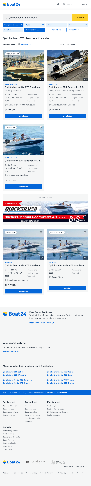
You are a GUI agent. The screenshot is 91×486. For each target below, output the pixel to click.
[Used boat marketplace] (11, 4)
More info (67, 288)
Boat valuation (31, 412)
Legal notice (18, 473)
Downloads (7, 449)
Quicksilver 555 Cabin (13, 372)
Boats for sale (8, 409)
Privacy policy (31, 473)
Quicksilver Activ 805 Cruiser (61, 383)
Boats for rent (8, 440)
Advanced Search (10, 406)
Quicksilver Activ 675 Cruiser (16, 383)
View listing (23, 116)
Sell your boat (30, 409)
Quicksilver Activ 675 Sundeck (22, 87)
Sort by (63, 44)
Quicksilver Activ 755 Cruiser (60, 380)
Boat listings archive (33, 418)
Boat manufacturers (11, 412)
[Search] (58, 4)
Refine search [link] (9, 351)
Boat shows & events (11, 437)
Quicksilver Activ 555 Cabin (60, 372)
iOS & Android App (10, 434)
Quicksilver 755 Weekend (14, 375)
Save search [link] (26, 44)
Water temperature (10, 431)
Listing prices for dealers (57, 412)
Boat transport (9, 415)
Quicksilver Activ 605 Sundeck (17, 380)
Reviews (28, 421)
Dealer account (53, 415)
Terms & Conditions (47, 473)
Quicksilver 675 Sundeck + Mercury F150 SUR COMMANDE (38, 160)
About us (6, 473)
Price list (28, 406)
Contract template (32, 415)
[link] (21, 25)
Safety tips (62, 473)
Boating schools (9, 443)
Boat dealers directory (56, 409)
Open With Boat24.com (40, 323)
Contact (80, 473)
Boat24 (6, 392)
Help (72, 473)
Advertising (7, 446)
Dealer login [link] (52, 406)
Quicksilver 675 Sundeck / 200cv (68, 87)
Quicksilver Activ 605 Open (60, 375)
